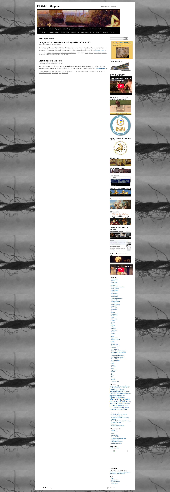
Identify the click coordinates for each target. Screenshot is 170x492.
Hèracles (119, 393)
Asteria (112, 433)
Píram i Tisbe (117, 407)
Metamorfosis (42, 54)
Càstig (112, 317)
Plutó (120, 405)
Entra (112, 478)
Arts (112, 311)
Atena (128, 386)
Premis (112, 32)
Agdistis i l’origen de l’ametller (117, 425)
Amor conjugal (50, 53)
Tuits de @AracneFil (114, 448)
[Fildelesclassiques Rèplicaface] (120, 451)
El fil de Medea (65, 32)
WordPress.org (114, 483)
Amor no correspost (115, 301)
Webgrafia (105, 32)
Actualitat (113, 280)
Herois (112, 335)
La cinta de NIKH (115, 440)
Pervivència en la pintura (116, 354)
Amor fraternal (114, 293)
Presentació (113, 366)
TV (112, 376)
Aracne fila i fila (114, 432)
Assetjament (113, 314)
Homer (111, 393)
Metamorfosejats (75, 32)
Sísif (112, 373)
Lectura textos (114, 338)
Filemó (95, 53)
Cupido (120, 388)
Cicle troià (115, 388)
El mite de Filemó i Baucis (50, 60)
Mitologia (114, 399)
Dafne (124, 388)
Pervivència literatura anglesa (117, 357)
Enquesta (91, 53)
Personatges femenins (115, 346)
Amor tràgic (113, 306)
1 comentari (66, 54)
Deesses (113, 322)
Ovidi (61, 54)
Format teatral (114, 330)
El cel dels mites (114, 435)
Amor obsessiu (114, 303)
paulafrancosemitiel (58, 63)
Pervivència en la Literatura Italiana (118, 352)
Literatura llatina (47, 73)
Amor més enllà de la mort (116, 298)
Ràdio (112, 368)
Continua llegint (100, 50)
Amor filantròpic (114, 290)
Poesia (112, 363)
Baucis (86, 53)
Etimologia (113, 328)
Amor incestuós (114, 296)
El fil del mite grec (48, 6)
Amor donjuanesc (115, 288)
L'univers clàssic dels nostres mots (118, 438)
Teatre (112, 374)
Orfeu (111, 403)
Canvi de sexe (114, 315)
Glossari (57, 32)
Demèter (128, 388)
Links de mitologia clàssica (116, 441)
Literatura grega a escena (116, 443)
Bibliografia (98, 32)
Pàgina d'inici (42, 29)
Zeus (125, 409)
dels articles (114, 480)
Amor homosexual (115, 295)
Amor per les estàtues (115, 304)
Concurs (113, 320)
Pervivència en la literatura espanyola (119, 350)
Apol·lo (117, 386)
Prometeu (126, 405)
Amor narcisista (114, 299)
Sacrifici (113, 371)
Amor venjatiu (114, 307)
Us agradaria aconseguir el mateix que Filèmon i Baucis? (64, 42)
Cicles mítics (114, 319)
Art (126, 386)
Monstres (113, 343)
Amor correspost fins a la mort (61, 53)
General (74, 53)
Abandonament (114, 279)
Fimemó (41, 73)
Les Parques (113, 424)
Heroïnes (113, 333)
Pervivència (113, 347)
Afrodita (112, 386)
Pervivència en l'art (115, 349)
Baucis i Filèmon (96, 71)
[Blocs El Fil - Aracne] (122, 52)
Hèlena (114, 393)
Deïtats (112, 389)
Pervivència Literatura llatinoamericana (119, 358)
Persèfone (127, 403)
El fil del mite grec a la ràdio (46, 32)
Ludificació (119, 395)
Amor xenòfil (72, 71)
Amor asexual (114, 282)
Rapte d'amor (114, 370)
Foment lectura (115, 391)
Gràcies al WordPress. (114, 488)
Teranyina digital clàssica (87, 32)
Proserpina (112, 407)
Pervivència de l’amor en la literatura (101, 29)
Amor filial (113, 291)
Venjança (113, 378)
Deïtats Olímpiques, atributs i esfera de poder (74, 29)
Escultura (113, 325)
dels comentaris (115, 481)
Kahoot (112, 336)
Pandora (120, 403)
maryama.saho (57, 44)
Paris (123, 403)
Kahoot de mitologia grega (54, 29)
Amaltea (113, 430)
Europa (124, 390)
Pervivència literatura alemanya (117, 355)
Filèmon (99, 53)
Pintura (112, 362)
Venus (121, 409)
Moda (112, 341)
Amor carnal (113, 283)
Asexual (113, 312)
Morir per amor (114, 344)
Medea (123, 395)
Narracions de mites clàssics (53, 54)
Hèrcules (125, 393)
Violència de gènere (115, 381)
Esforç (112, 327)
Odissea (129, 401)
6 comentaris (65, 73)
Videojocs (113, 379)
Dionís (117, 390)
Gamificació (122, 391)
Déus (70, 53)
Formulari (104, 53)
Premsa (112, 365)
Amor (89, 29)
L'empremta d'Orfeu (115, 436)
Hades (127, 392)
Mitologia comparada (115, 339)
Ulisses (117, 409)
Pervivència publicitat (115, 360)
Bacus (111, 388)
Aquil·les (122, 386)
